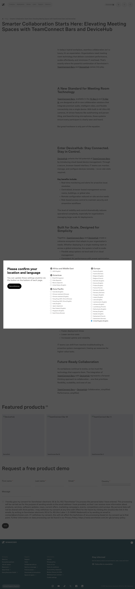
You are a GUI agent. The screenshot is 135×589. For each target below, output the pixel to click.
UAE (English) (56, 271)
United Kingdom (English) (100, 321)
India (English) (56, 303)
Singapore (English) (58, 310)
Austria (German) (98, 273)
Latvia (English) (97, 299)
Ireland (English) (98, 297)
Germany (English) (98, 290)
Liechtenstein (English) (100, 302)
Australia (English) (57, 292)
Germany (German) (98, 292)
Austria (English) (98, 271)
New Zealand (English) (59, 308)
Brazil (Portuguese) (58, 278)
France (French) (97, 288)
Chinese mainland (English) (60, 296)
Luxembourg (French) (99, 306)
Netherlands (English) (99, 309)
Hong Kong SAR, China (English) (62, 301)
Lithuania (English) (98, 304)
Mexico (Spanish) (57, 282)
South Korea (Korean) (58, 313)
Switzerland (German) (99, 318)
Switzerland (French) (99, 316)
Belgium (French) (98, 278)
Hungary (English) (98, 295)
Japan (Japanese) (57, 306)
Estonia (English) (98, 283)
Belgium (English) (98, 276)
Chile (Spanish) (56, 280)
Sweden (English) (98, 314)
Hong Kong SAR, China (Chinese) (62, 299)
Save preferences (14, 286)
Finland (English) (98, 285)
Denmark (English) (98, 281)
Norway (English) (98, 311)
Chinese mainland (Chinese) (60, 294)
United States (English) (59, 285)
